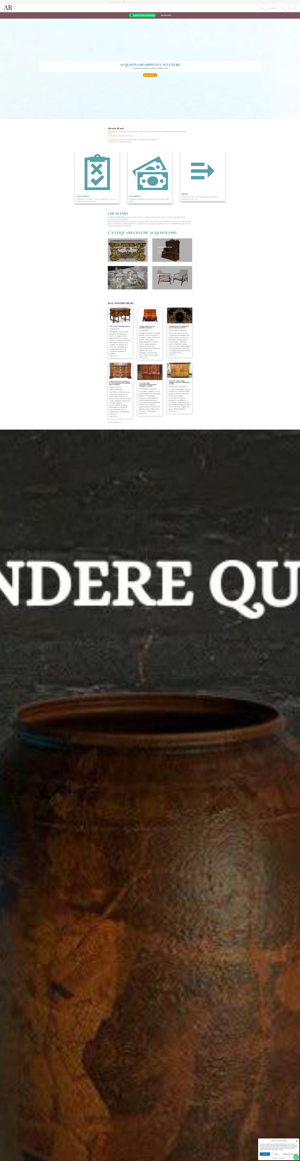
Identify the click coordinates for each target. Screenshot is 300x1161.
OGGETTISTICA (119, 274)
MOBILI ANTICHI (165, 247)
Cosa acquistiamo (271, 8)
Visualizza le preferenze (290, 1154)
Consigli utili (114, 329)
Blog (282, 8)
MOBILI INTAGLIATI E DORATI (126, 247)
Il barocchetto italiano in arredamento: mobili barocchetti (119, 383)
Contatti (295, 8)
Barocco (112, 387)
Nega (276, 1154)
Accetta (265, 1154)
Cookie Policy (275, 1158)
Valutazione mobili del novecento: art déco (179, 327)
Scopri (116, 252)
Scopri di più (149, 73)
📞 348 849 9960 (164, 15)
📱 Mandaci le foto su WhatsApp (142, 15)
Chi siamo (261, 8)
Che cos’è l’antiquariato (119, 326)
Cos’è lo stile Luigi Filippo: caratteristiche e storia (180, 382)
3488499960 (116, 2)
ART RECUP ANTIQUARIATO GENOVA (150, 64)
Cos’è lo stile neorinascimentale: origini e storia (148, 384)
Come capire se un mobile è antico (147, 327)
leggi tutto (113, 356)
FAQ (289, 8)
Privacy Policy (282, 1158)
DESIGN (161, 274)
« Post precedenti (114, 422)
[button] (297, 1140)
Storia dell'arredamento (148, 389)
